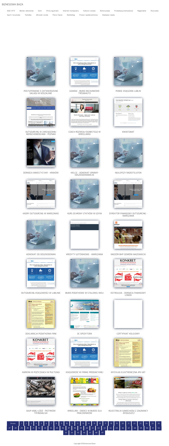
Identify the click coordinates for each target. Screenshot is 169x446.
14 (89, 423)
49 (141, 428)
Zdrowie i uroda (42, 15)
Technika (28, 15)
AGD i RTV (11, 11)
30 (28, 428)
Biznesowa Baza (12, 4)
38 (75, 428)
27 (9, 428)
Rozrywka (154, 11)
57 (90, 433)
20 (123, 423)
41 (92, 428)
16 (100, 423)
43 (105, 428)
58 (96, 433)
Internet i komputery (71, 11)
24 (146, 423)
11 (72, 423)
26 (159, 423)
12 (77, 423)
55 (78, 433)
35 (57, 428)
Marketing (71, 15)
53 (66, 433)
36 (63, 428)
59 (102, 433)
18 (111, 423)
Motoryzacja (105, 11)
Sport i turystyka (13, 15)
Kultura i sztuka (89, 11)
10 (67, 423)
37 (69, 428)
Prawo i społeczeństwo (88, 15)
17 (105, 423)
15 (94, 423)
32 (39, 428)
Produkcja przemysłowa (123, 11)
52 (159, 428)
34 (51, 428)
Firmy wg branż (52, 11)
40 (87, 428)
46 (123, 428)
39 (81, 428)
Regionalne (141, 11)
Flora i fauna (57, 15)
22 (134, 423)
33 (45, 428)
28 (15, 428)
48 (135, 428)
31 (33, 428)
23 (140, 423)
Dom (40, 11)
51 (153, 428)
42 (98, 428)
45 (117, 428)
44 (111, 428)
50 (147, 428)
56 (84, 433)
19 (117, 423)
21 (128, 423)
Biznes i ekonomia (26, 11)
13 (83, 423)
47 (129, 428)
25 (153, 423)
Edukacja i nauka (108, 15)
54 (72, 433)
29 (22, 428)
